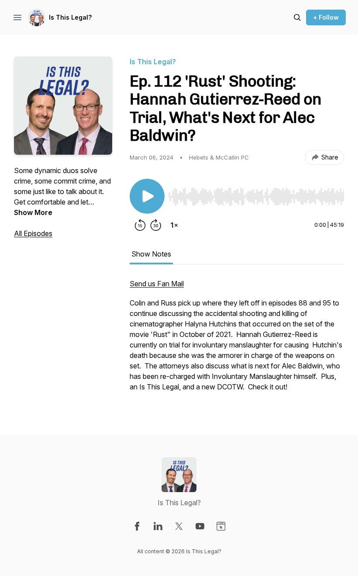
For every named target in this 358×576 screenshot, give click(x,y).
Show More (33, 212)
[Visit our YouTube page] (200, 526)
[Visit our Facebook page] (137, 526)
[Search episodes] (297, 17)
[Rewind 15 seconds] (140, 225)
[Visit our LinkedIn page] (158, 526)
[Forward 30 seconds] (156, 225)
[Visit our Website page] (221, 526)
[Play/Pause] (147, 196)
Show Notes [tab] (151, 254)
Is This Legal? (70, 17)
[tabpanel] (237, 339)
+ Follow (326, 17)
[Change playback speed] (174, 225)
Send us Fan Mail (157, 283)
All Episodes (33, 233)
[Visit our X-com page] (179, 526)
